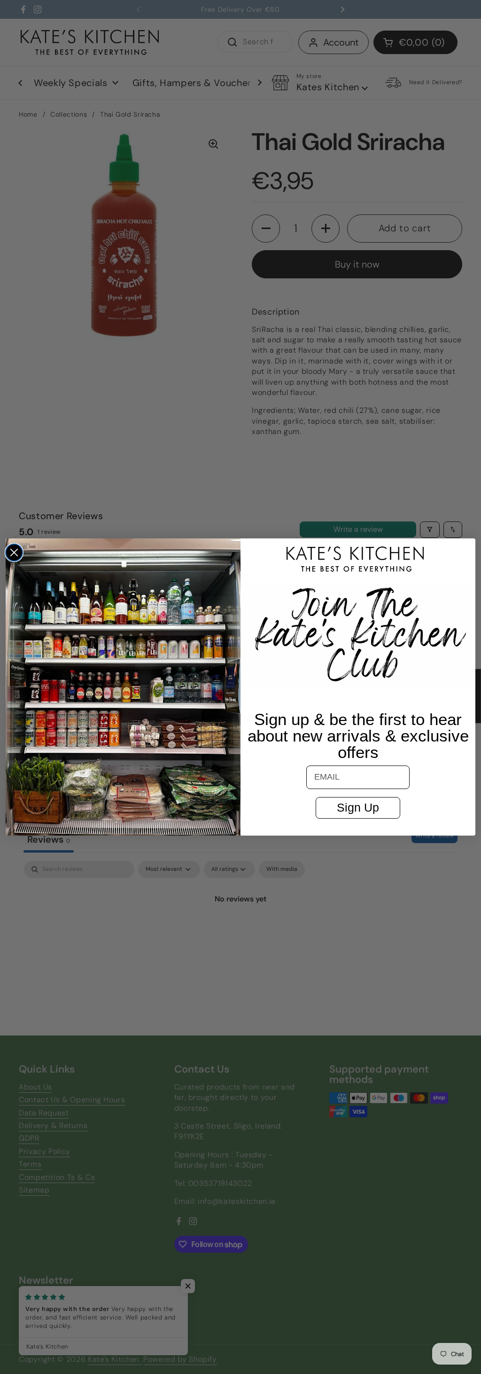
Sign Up (358, 807)
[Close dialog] (14, 552)
